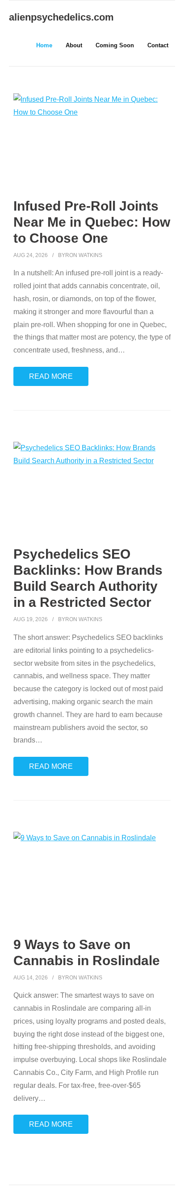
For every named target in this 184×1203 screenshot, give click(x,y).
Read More (51, 376)
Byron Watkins (80, 255)
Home (44, 45)
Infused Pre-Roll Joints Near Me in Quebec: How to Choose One (91, 222)
